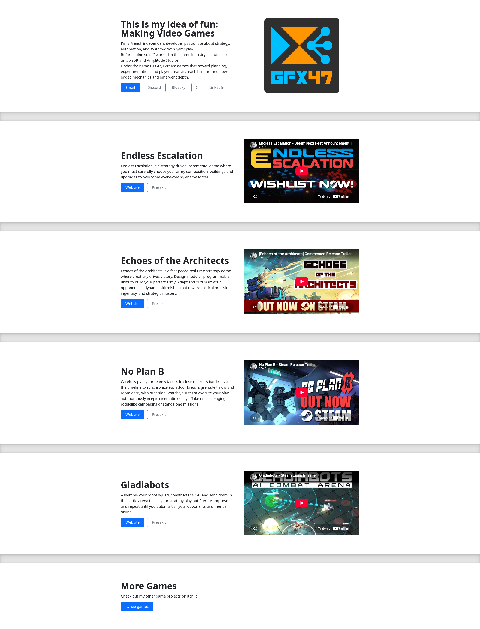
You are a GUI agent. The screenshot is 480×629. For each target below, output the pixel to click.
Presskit (159, 187)
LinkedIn (216, 87)
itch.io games (137, 606)
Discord (154, 87)
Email (130, 87)
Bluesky (178, 87)
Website (132, 187)
